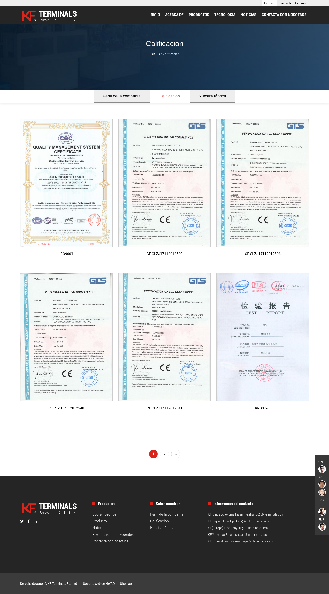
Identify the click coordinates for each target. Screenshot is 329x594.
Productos (199, 14)
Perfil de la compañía (122, 96)
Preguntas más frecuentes (113, 534)
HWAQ (110, 583)
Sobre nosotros (104, 514)
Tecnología (224, 14)
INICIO (155, 14)
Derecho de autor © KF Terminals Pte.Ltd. (49, 583)
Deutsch (285, 3)
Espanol (301, 3)
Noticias (248, 14)
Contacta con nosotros (284, 14)
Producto (99, 521)
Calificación (169, 96)
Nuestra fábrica (212, 96)
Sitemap (126, 583)
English (269, 3)
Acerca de (174, 14)
